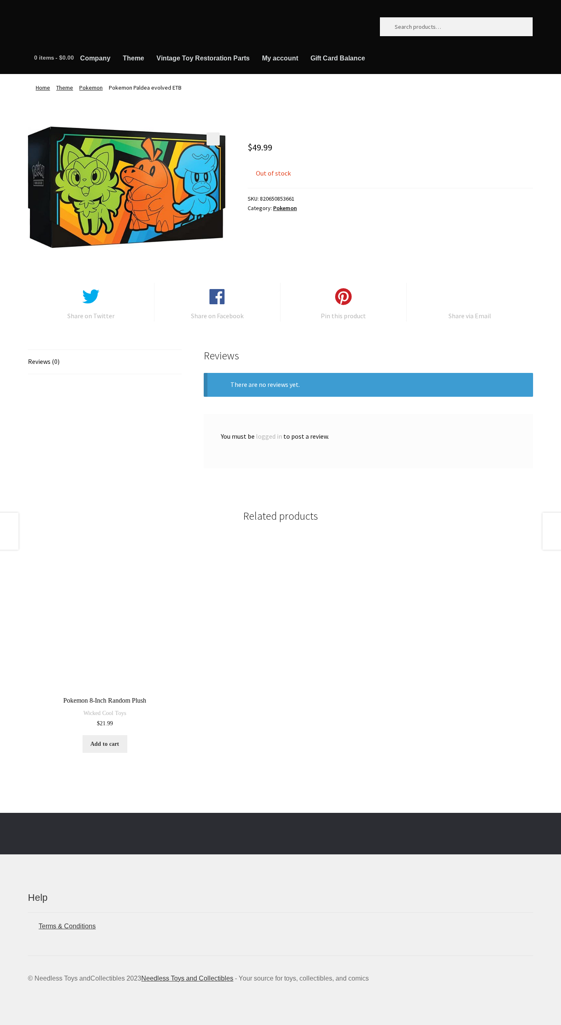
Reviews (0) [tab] (44, 361)
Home (43, 87)
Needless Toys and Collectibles (187, 978)
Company (95, 58)
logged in (269, 436)
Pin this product (343, 316)
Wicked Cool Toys (104, 713)
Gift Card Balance (337, 58)
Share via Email (469, 316)
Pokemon (91, 87)
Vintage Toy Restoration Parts (203, 58)
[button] (213, 139)
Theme (133, 58)
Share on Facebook (217, 316)
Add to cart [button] (104, 744)
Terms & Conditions (67, 926)
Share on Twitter (91, 316)
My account (280, 58)
